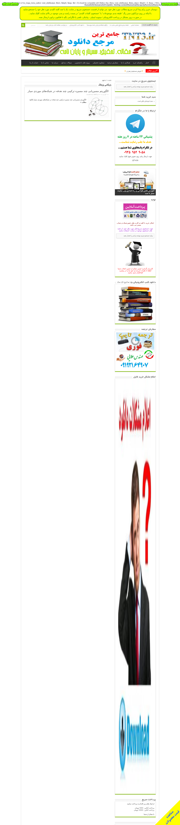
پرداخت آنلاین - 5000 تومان (144, 808)
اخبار (147, 63)
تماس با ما (45, 63)
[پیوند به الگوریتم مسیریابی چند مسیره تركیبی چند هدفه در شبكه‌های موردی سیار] (98, 107)
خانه (154, 63)
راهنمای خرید (138, 63)
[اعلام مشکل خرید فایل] (135, 792)
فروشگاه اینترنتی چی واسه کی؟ (133, 71)
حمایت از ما (34, 63)
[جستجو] (23, 25)
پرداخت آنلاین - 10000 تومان (144, 810)
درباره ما (55, 63)
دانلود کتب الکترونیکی (77, 25)
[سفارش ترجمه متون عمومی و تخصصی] (135, 369)
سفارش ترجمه (112, 63)
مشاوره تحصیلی (98, 63)
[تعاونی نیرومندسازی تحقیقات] (90, 54)
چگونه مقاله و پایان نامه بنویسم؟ (97, 25)
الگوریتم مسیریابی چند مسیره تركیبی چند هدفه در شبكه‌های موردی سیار (68, 91)
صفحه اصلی (135, 25)
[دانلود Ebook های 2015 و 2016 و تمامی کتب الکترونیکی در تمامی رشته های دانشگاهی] (135, 322)
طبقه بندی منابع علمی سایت (119, 25)
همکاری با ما (125, 63)
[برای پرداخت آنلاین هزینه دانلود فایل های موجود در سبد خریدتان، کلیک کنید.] (135, 219)
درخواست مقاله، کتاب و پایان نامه (56, 25)
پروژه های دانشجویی (82, 63)
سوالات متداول (66, 63)
